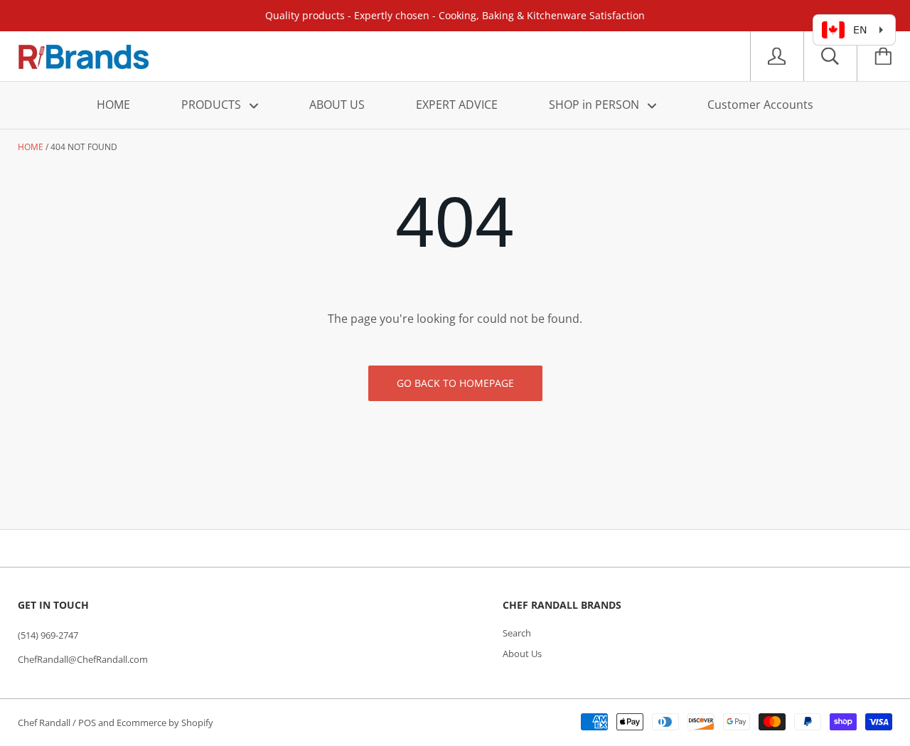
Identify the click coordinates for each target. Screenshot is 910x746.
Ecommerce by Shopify (165, 722)
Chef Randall (45, 722)
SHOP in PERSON (595, 104)
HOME (113, 104)
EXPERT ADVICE (457, 104)
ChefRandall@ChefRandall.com (83, 659)
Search (517, 633)
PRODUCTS (212, 104)
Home (30, 147)
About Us (522, 653)
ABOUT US (337, 104)
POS (87, 722)
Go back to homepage (455, 383)
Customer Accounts (760, 104)
